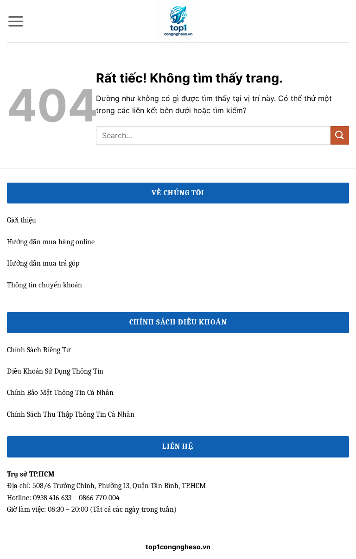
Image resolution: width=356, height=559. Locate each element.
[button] (16, 21)
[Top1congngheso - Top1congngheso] (178, 21)
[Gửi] (340, 135)
